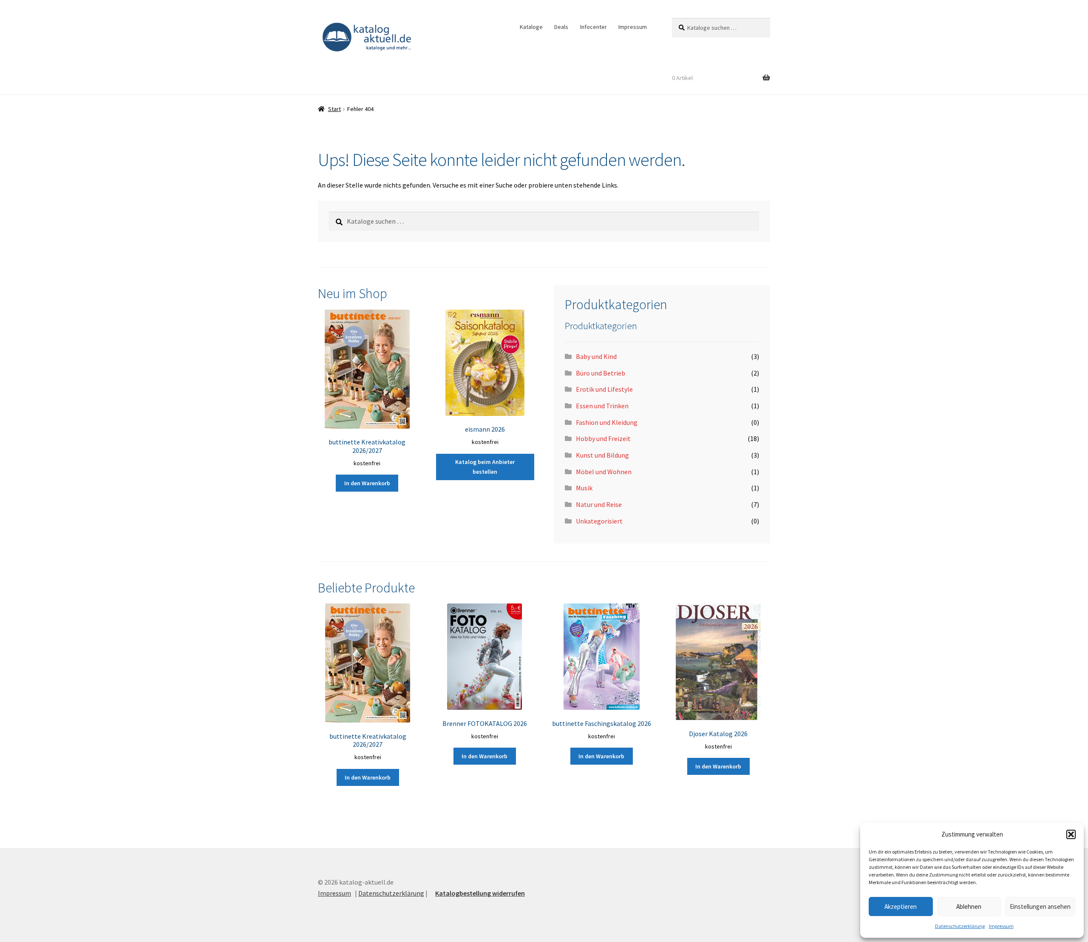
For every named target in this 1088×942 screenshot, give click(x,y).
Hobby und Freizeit (603, 438)
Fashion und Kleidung (607, 422)
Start (334, 109)
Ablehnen (968, 906)
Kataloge (531, 27)
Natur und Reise (599, 504)
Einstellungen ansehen (1040, 906)
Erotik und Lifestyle (604, 389)
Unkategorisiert (599, 521)
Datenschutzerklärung (960, 926)
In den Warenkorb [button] (367, 483)
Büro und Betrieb (600, 373)
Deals (561, 27)
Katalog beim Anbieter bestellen (485, 466)
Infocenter (593, 27)
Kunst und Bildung (602, 455)
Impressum (1001, 926)
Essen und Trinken (602, 405)
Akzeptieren (900, 906)
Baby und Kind (596, 356)
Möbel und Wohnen (604, 471)
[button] (1071, 834)
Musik (584, 488)
